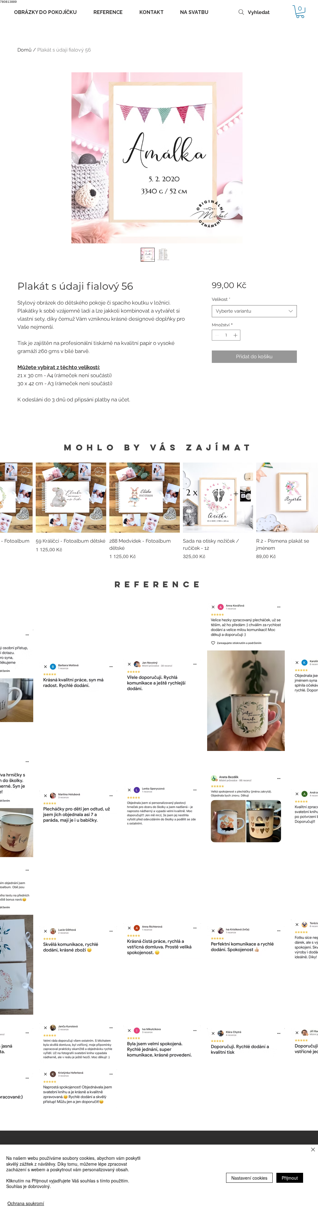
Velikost (221, 299)
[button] (300, 11)
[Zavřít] (313, 1150)
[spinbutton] (226, 335)
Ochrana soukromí (25, 1203)
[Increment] (236, 335)
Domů (24, 50)
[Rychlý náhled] (71, 498)
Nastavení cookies (249, 1178)
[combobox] (254, 311)
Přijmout (290, 1178)
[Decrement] (216, 335)
